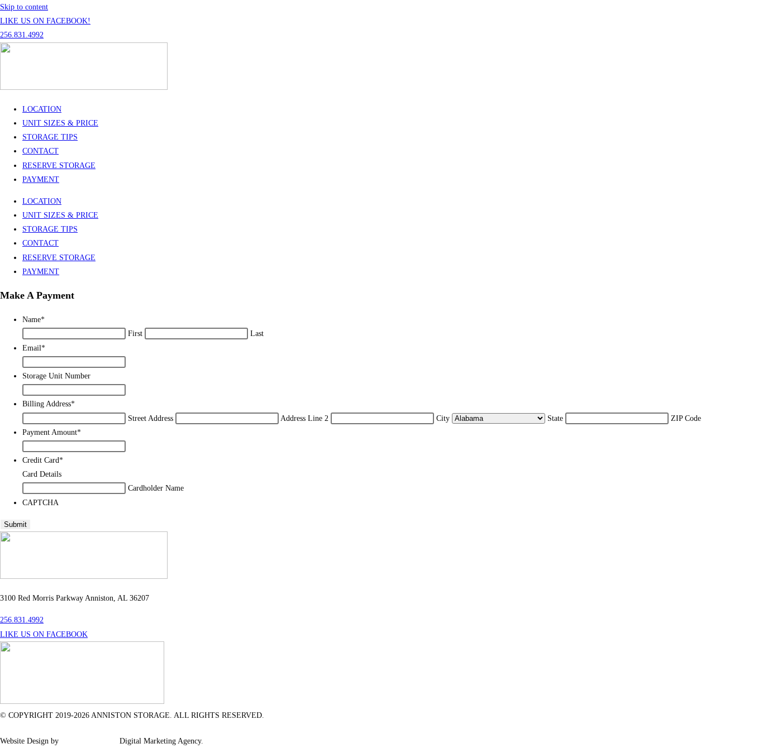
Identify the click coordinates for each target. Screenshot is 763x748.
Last (257, 333)
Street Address (150, 418)
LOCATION (41, 109)
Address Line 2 (304, 418)
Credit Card (42, 460)
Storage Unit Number (56, 376)
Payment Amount (51, 432)
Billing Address (48, 404)
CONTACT (40, 151)
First (135, 333)
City (443, 418)
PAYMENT (40, 179)
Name (33, 319)
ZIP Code (686, 418)
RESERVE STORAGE (59, 165)
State (555, 418)
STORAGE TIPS (50, 137)
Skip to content (24, 7)
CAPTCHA (40, 502)
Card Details (41, 474)
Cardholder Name (156, 488)
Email (33, 348)
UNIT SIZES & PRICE (60, 123)
